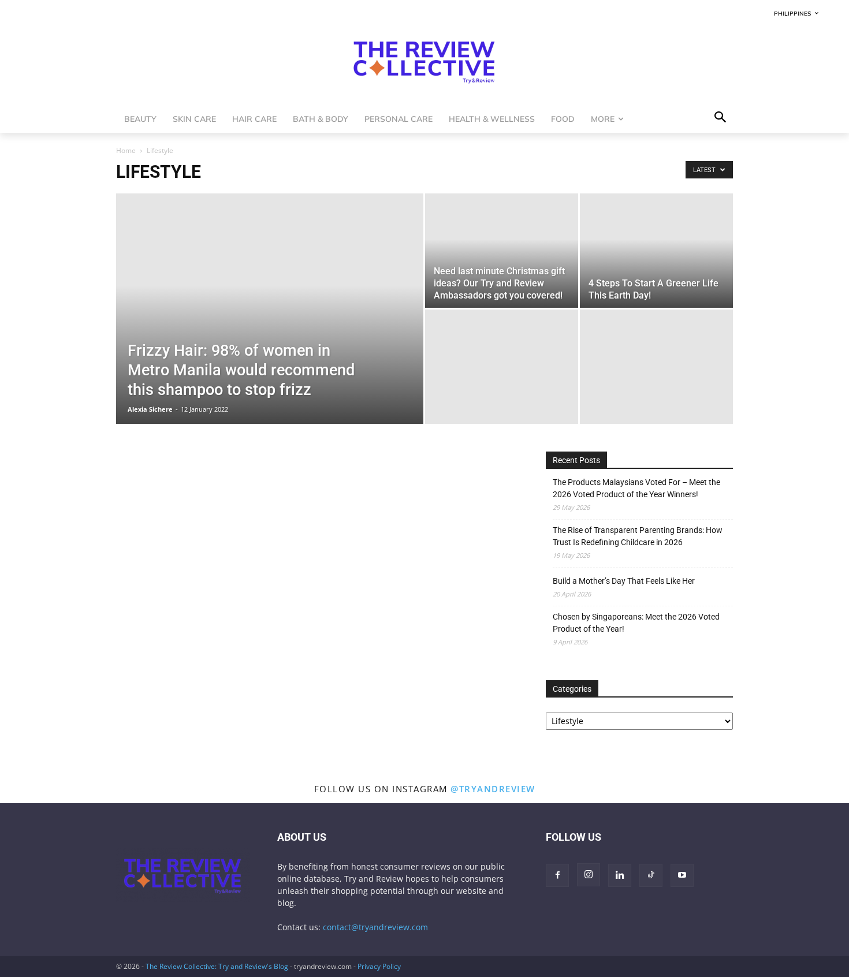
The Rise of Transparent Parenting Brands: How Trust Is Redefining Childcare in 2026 (638, 536)
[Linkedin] (619, 875)
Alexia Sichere (150, 409)
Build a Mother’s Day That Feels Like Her (624, 581)
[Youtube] (682, 875)
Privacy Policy (379, 966)
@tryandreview (492, 789)
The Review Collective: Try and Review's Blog (217, 966)
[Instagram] (588, 874)
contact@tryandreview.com (375, 927)
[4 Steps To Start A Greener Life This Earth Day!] (656, 250)
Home (126, 150)
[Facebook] (557, 875)
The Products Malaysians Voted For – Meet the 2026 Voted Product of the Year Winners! (636, 488)
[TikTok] (650, 875)
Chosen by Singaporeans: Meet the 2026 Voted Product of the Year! (636, 622)
